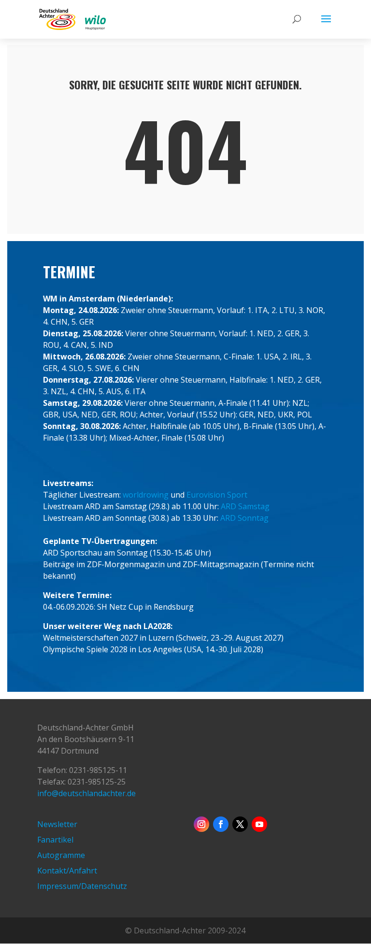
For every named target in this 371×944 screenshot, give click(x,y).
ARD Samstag (245, 506)
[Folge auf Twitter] (240, 824)
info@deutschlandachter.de (86, 793)
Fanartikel (55, 839)
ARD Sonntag (244, 518)
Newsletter (57, 824)
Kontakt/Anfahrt (67, 870)
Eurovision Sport (216, 494)
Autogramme (61, 855)
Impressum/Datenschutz (82, 886)
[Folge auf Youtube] (259, 824)
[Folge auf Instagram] (201, 824)
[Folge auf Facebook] (220, 824)
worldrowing (146, 494)
